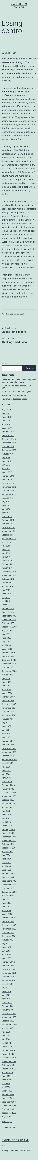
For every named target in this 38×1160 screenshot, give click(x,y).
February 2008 (8, 697)
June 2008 (6, 682)
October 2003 (8, 888)
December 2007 (9, 704)
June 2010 (6, 594)
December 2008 (9, 660)
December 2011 (8, 527)
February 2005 (8, 829)
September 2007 (9, 715)
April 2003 (6, 910)
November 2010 (9, 575)
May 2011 (6, 553)
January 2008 (8, 700)
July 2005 (6, 811)
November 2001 (9, 973)
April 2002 (6, 954)
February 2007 (8, 741)
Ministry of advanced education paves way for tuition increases (19, 380)
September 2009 (9, 627)
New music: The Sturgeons (14, 395)
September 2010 (9, 583)
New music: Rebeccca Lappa (14, 399)
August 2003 (7, 896)
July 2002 (6, 943)
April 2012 (6, 513)
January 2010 (8, 612)
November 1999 (9, 1061)
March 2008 (7, 693)
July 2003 (6, 899)
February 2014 (8, 432)
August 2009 (7, 630)
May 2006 (6, 774)
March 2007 (7, 737)
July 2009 (6, 634)
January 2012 (8, 524)
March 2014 (7, 428)
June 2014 (6, 417)
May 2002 (6, 951)
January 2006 (8, 789)
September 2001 (9, 980)
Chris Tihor (10, 53)
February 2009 (8, 653)
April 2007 (6, 734)
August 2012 (7, 498)
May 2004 (6, 862)
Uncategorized (8, 1127)
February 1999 (8, 1094)
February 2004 (8, 873)
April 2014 (6, 424)
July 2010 (6, 590)
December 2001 (9, 969)
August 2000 (7, 1028)
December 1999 (9, 1057)
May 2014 (6, 421)
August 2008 (7, 675)
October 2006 (8, 756)
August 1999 (7, 1072)
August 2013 (7, 454)
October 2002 (8, 932)
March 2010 (7, 605)
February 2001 (8, 1006)
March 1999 (7, 1091)
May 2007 (6, 730)
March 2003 (7, 914)
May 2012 (6, 509)
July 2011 (6, 546)
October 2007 (8, 711)
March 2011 (7, 560)
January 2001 (8, 1010)
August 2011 (7, 542)
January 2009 (8, 656)
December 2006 (9, 748)
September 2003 (9, 892)
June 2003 (6, 903)
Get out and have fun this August (16, 391)
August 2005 (7, 807)
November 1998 (9, 1105)
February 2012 (8, 520)
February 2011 (8, 564)
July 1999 (6, 1076)
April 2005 (6, 822)
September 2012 (9, 494)
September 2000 (9, 1024)
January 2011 (7, 568)
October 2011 (8, 535)
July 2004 (6, 855)
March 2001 (7, 1002)
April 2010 (6, 601)
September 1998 (9, 1113)
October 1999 (8, 1065)
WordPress (25, 1150)
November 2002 (9, 929)
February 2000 (8, 1050)
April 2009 (6, 645)
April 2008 (6, 689)
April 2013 (6, 468)
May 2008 (6, 686)
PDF (3, 1146)
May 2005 (6, 818)
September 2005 (9, 803)
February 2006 (8, 785)
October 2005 (8, 800)
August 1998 (7, 1116)
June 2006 (6, 770)
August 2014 (7, 409)
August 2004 (7, 851)
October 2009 (8, 623)
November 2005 (9, 796)
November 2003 (9, 885)
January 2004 (8, 877)
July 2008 (6, 678)
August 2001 (7, 984)
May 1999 (6, 1083)
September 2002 (9, 936)
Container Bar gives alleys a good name (16, 386)
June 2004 (6, 859)
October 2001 (8, 976)
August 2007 (7, 719)
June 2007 (6, 726)
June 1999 (6, 1080)
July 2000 (6, 1032)
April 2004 (6, 866)
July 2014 (6, 413)
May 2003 (6, 907)
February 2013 (8, 476)
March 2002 (7, 958)
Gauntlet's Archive (15, 1140)
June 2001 (6, 991)
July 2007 (6, 722)
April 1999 (6, 1087)
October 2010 (8, 579)
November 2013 (9, 443)
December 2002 (9, 925)
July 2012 (6, 502)
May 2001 (6, 995)
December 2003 (9, 881)
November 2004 (9, 840)
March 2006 (7, 781)
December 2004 (9, 837)
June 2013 (6, 461)
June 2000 (6, 1035)
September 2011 (9, 538)
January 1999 (8, 1098)
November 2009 (9, 619)
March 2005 (7, 826)
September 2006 (9, 759)
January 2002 (8, 966)
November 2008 (9, 664)
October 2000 (8, 1021)
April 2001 (6, 999)
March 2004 (7, 870)
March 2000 (7, 1047)
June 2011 (6, 549)
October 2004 (8, 844)
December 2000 (9, 1013)
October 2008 (8, 667)
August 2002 (7, 940)
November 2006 (9, 752)
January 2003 (8, 921)
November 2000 (9, 1017)
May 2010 (6, 597)
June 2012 (6, 505)
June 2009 (6, 638)
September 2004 (9, 848)
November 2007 (9, 708)
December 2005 (9, 792)
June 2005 (6, 815)
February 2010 (8, 608)
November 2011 (9, 531)
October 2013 (8, 446)
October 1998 (8, 1109)
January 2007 (8, 744)
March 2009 (7, 649)
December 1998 (9, 1102)
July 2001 (6, 988)
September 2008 (9, 671)
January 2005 (8, 833)
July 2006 (6, 767)
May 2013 (6, 465)
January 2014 (8, 435)
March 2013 (7, 472)
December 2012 (9, 483)
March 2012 (7, 516)
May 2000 (6, 1039)
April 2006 (6, 778)
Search (5, 363)
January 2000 (8, 1054)
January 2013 (8, 479)
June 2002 (6, 947)
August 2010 (7, 586)
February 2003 (8, 918)
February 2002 (8, 962)
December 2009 (9, 616)
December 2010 (9, 572)
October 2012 (8, 490)
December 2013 (9, 439)
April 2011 (6, 557)
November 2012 (9, 487)
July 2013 (6, 457)
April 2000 (6, 1043)
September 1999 (9, 1069)
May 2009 (6, 641)
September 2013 (9, 450)
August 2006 (7, 763)
